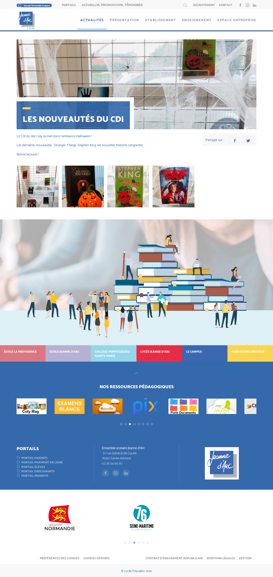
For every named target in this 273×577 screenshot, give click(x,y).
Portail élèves (33, 466)
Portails (69, 4)
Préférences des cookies (59, 558)
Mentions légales (221, 558)
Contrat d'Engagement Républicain (174, 558)
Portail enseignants (38, 471)
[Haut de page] (136, 373)
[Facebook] (235, 140)
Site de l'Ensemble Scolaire (37, 5)
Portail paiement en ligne (42, 462)
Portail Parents (34, 457)
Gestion (245, 558)
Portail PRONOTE (34, 475)
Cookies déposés (96, 558)
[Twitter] (248, 140)
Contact (225, 4)
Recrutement (204, 4)
